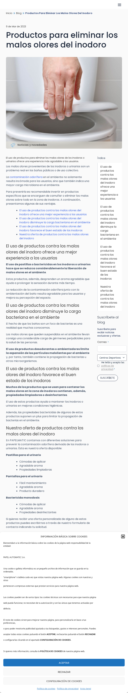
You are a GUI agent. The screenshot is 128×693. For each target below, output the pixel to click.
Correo (103, 342)
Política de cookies (46, 688)
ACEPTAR (64, 662)
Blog (19, 13)
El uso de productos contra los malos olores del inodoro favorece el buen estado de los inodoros (50, 228)
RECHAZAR (64, 672)
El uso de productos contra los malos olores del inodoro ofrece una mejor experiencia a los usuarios (53, 212)
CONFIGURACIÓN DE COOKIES (64, 681)
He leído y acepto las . (112, 366)
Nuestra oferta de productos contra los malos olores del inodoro (108, 297)
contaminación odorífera (26, 177)
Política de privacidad (67, 688)
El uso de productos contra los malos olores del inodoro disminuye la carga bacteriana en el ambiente (54, 220)
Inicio (9, 13)
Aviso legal (85, 688)
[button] (123, 536)
